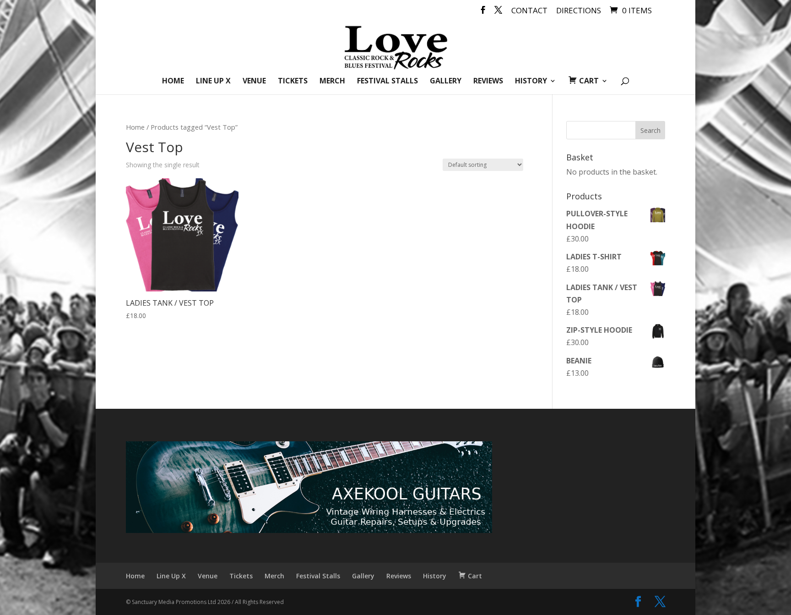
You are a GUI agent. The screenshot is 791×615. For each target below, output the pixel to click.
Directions (578, 11)
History (531, 81)
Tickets (293, 81)
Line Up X (213, 81)
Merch (332, 81)
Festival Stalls (387, 81)
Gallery (445, 81)
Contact (529, 11)
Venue (254, 81)
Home (173, 81)
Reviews (488, 81)
